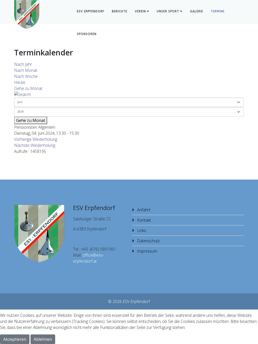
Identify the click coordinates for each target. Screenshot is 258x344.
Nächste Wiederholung (34, 145)
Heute (19, 82)
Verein (140, 11)
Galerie (196, 11)
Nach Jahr (23, 64)
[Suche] (129, 94)
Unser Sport (168, 11)
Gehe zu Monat (28, 88)
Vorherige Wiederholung (35, 139)
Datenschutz (148, 241)
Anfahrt (143, 210)
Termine (217, 11)
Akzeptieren (14, 339)
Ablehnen (43, 339)
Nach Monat (25, 70)
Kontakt (143, 220)
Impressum (146, 251)
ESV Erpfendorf (90, 11)
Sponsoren (86, 34)
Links (141, 230)
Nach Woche (26, 76)
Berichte (119, 11)
